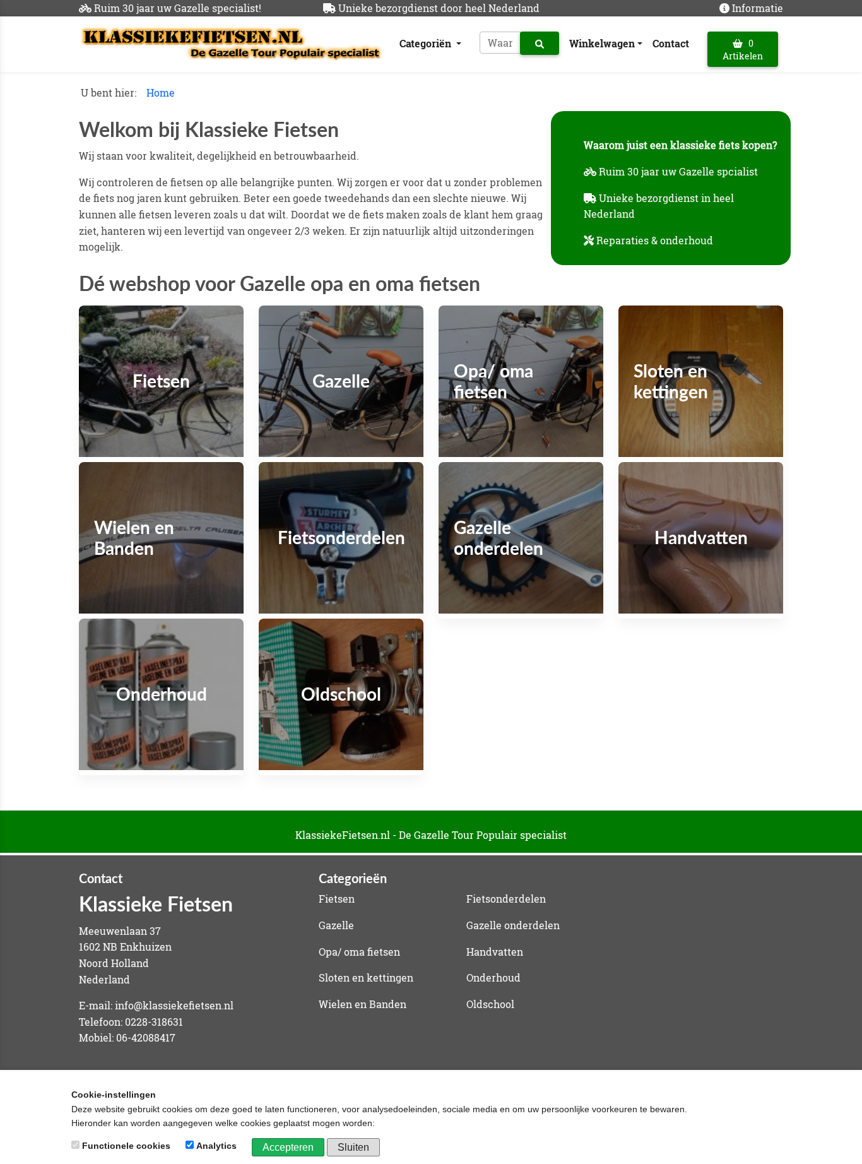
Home (160, 92)
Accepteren (288, 1147)
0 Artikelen (743, 49)
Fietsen (337, 898)
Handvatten (494, 951)
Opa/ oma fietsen (359, 951)
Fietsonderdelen (506, 898)
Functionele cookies (126, 1146)
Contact (670, 43)
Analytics (216, 1146)
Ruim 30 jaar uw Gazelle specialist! (177, 8)
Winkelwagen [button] (602, 43)
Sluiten (353, 1147)
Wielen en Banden (362, 1004)
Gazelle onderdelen (513, 925)
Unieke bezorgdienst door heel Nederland (439, 8)
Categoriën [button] (426, 43)
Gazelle (336, 925)
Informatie (757, 8)
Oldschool (490, 1004)
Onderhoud (493, 977)
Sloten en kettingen (366, 977)
